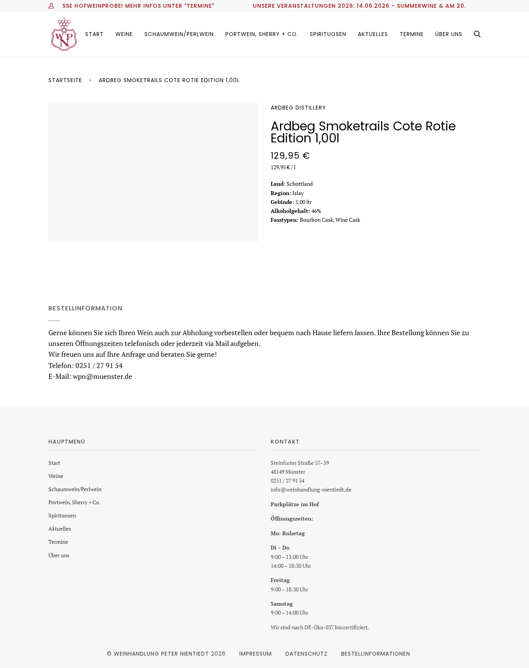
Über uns (58, 555)
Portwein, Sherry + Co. (74, 502)
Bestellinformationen (375, 654)
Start (54, 462)
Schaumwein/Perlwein (74, 489)
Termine (58, 541)
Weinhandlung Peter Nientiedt (161, 654)
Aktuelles (59, 528)
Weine (55, 476)
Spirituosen (62, 515)
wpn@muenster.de (102, 376)
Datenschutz (306, 654)
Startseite (65, 80)
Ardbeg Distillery (298, 107)
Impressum (255, 654)
